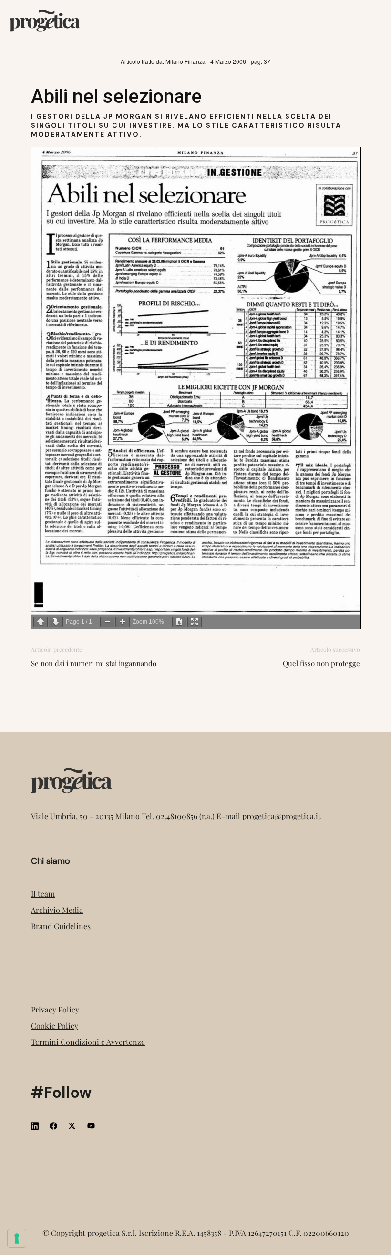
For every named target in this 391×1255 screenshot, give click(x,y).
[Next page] (56, 622)
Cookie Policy (54, 1026)
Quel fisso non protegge (321, 663)
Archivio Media (57, 910)
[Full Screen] (194, 622)
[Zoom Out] (107, 622)
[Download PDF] (179, 622)
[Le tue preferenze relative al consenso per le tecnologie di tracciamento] (17, 1238)
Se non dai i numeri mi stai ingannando (93, 663)
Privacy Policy (55, 1009)
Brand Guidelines (61, 926)
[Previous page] (40, 622)
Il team (43, 894)
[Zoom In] (122, 622)
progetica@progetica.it (281, 816)
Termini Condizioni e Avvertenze (88, 1042)
